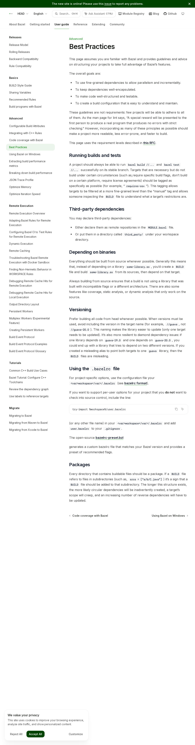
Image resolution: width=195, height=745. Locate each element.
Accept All (35, 734)
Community (117, 24)
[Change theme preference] (183, 14)
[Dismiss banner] (189, 3)
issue (108, 3)
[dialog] (46, 725)
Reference (80, 24)
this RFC (149, 143)
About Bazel (17, 24)
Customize (76, 734)
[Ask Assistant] (182, 409)
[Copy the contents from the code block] (176, 409)
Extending (98, 24)
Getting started (40, 24)
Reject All (16, 734)
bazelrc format (135, 383)
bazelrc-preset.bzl (109, 438)
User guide (61, 24)
